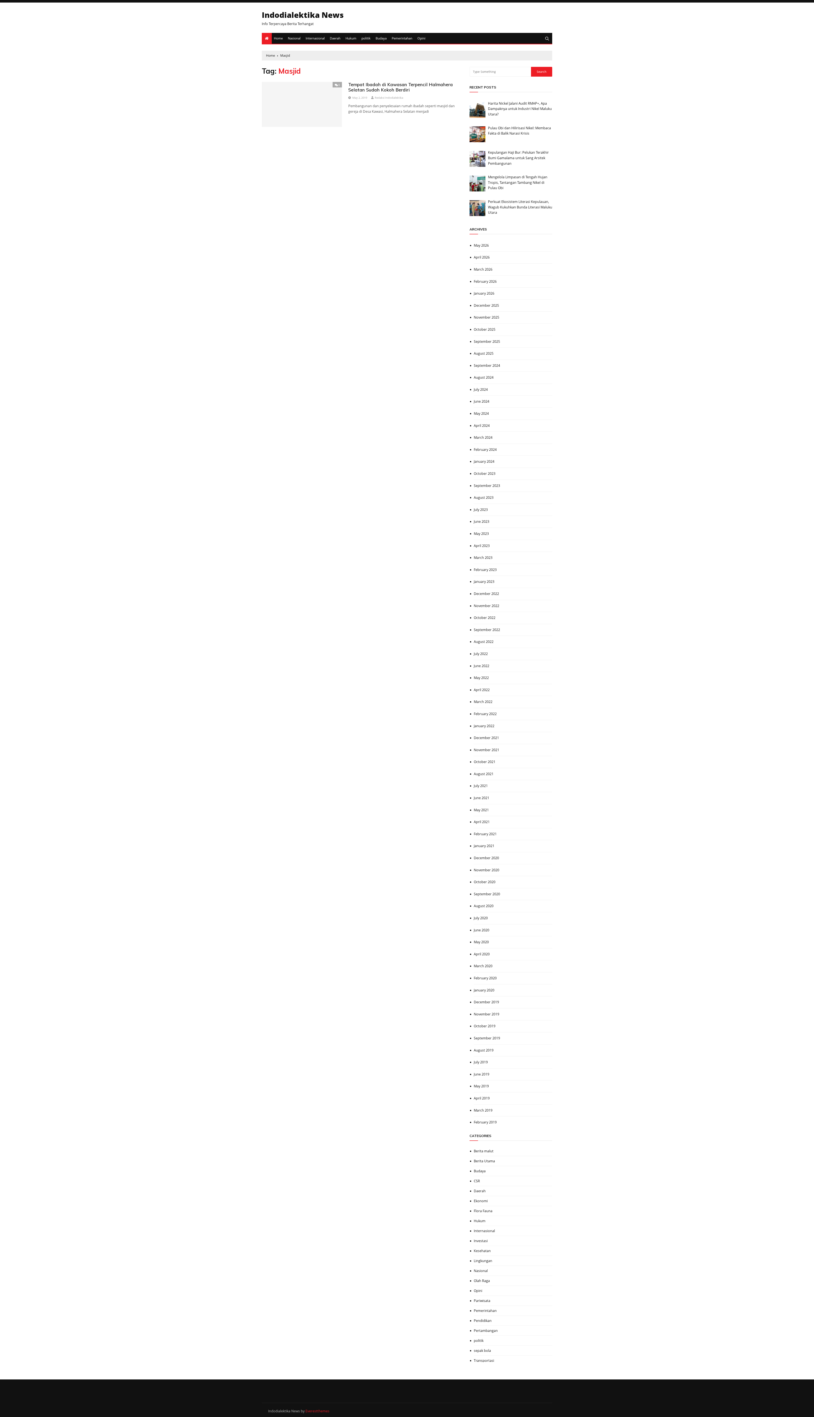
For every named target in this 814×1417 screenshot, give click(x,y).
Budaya (381, 38)
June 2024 (481, 401)
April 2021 (482, 822)
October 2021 (484, 761)
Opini (421, 38)
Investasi (481, 1241)
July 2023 (481, 509)
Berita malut (483, 1151)
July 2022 (481, 653)
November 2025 (486, 317)
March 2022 (483, 701)
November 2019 (486, 1014)
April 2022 (482, 689)
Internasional (315, 38)
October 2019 (484, 1026)
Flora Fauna (483, 1211)
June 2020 (481, 930)
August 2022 (483, 641)
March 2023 (483, 557)
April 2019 (482, 1098)
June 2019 (481, 1074)
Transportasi (484, 1360)
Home (278, 38)
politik (366, 38)
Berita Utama (484, 1161)
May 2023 (481, 533)
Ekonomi (481, 1201)
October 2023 (484, 473)
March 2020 (483, 966)
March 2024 (483, 437)
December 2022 (486, 593)
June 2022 (481, 666)
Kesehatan (482, 1251)
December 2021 (486, 737)
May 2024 (481, 413)
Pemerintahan (402, 38)
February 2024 (485, 449)
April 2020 (482, 954)
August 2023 (483, 497)
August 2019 (483, 1050)
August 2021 (483, 774)
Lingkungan (483, 1260)
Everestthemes (317, 1411)
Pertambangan (486, 1330)
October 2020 (484, 882)
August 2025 (483, 353)
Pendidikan (483, 1320)
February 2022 (485, 713)
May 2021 (481, 810)
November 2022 (486, 605)
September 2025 (487, 341)
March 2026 (483, 269)
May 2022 (481, 677)
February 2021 (485, 834)
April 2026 (482, 257)
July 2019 (481, 1062)
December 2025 (486, 305)
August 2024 (483, 377)
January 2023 (484, 581)
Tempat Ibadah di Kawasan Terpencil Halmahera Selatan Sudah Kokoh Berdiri (400, 87)
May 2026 (481, 245)
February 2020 (485, 978)
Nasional (294, 38)
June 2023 (481, 521)
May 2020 (481, 942)
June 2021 (481, 798)
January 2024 (484, 461)
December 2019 (486, 1002)
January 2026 (484, 293)
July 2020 (481, 918)
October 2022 (484, 617)
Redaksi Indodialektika (389, 98)
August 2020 (483, 906)
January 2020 (484, 990)
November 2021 (486, 750)
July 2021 (481, 785)
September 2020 (487, 894)
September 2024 (487, 365)
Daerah (335, 38)
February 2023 (485, 569)
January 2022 (484, 726)
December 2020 (486, 858)
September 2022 (487, 629)
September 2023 (487, 485)
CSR (477, 1181)
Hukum (351, 38)
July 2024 (481, 389)
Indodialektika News (303, 15)
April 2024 (482, 425)
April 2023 (482, 545)
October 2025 (484, 329)
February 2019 (485, 1122)
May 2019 (481, 1086)
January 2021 (484, 845)
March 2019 (483, 1110)
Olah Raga (482, 1280)
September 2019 (487, 1038)
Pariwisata (482, 1300)
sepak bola (482, 1350)
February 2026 (485, 281)
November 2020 (486, 870)
